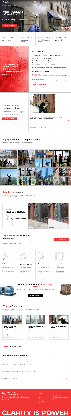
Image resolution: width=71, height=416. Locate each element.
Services (40, 393)
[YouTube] (8, 400)
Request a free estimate (35, 295)
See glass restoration (56, 337)
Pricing (40, 397)
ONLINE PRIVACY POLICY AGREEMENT (63, 409)
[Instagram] (5, 400)
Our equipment (41, 401)
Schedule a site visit (9, 25)
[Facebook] (3, 400)
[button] (7, 225)
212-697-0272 (64, 2)
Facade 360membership (34, 2)
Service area (41, 398)
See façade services (8, 337)
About (40, 392)
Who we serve (41, 394)
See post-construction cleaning (35, 337)
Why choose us (61, 239)
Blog (40, 402)
